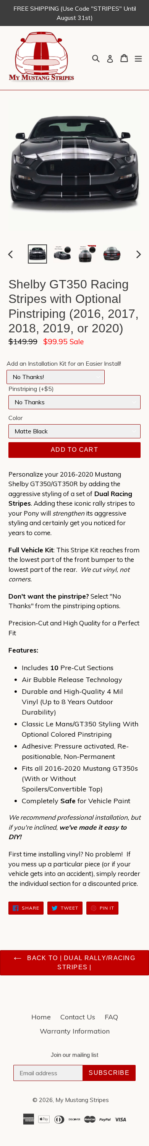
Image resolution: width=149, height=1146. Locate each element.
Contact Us (77, 1017)
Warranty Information (75, 1031)
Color (15, 418)
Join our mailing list (74, 1055)
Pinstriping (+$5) (31, 388)
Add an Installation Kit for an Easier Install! (63, 363)
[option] (37, 254)
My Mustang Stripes (82, 1100)
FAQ (111, 1017)
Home (41, 1017)
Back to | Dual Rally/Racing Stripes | (80, 962)
